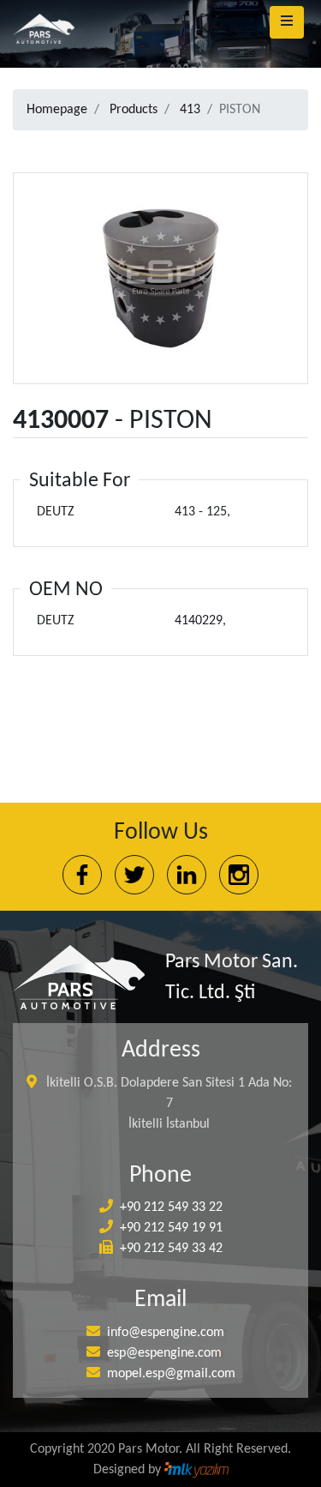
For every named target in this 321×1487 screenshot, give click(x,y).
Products (134, 110)
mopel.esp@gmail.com (171, 1374)
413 (190, 110)
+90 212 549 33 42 (171, 1248)
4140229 (199, 621)
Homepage (57, 110)
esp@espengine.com (164, 1353)
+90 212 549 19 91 (171, 1228)
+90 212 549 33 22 (171, 1207)
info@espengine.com (165, 1333)
